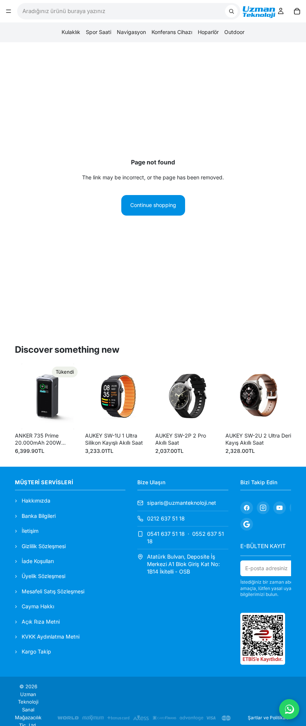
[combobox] (121, 11)
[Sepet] (297, 11)
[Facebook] (246, 507)
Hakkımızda (36, 500)
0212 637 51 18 (166, 518)
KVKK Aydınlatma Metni (50, 636)
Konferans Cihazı (172, 32)
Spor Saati (98, 32)
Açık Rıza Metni (41, 621)
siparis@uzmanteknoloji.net (181, 503)
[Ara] (231, 11)
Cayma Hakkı (38, 606)
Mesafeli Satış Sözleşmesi (53, 591)
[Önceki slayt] (23, 396)
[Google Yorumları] (246, 524)
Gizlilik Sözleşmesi (44, 546)
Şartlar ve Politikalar (269, 717)
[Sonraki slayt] (72, 396)
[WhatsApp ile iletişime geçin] (289, 709)
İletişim (30, 531)
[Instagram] (263, 507)
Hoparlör (208, 32)
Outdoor (234, 32)
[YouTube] (279, 507)
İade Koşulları (38, 561)
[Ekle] (139, 417)
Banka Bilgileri (39, 516)
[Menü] (8, 11)
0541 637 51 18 (166, 534)
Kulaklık (71, 32)
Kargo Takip (36, 651)
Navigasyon (131, 32)
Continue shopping (153, 205)
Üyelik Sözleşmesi (43, 576)
